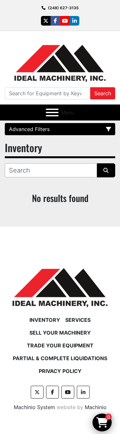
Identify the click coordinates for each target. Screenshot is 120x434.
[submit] (106, 170)
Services (78, 320)
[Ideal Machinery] (60, 283)
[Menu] (52, 112)
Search (102, 93)
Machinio (96, 407)
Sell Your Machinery (60, 332)
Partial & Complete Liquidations (60, 358)
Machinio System (34, 407)
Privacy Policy (60, 371)
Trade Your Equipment (60, 345)
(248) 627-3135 (63, 7)
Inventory (44, 320)
